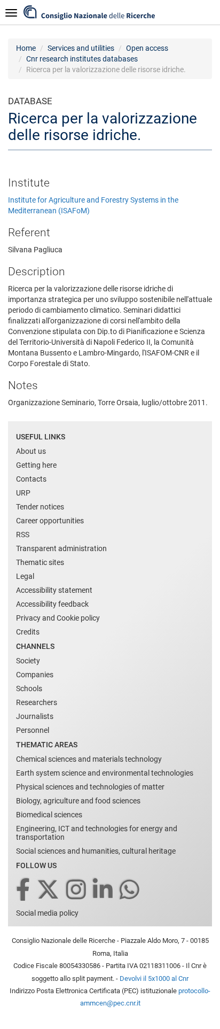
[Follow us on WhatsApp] (130, 890)
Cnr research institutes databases (82, 59)
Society (28, 660)
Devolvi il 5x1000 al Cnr (154, 978)
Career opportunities (50, 520)
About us (31, 451)
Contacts (31, 479)
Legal (25, 576)
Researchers (36, 702)
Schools (29, 688)
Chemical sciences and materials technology (89, 759)
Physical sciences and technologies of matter (90, 787)
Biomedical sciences (49, 814)
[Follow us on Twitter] (49, 890)
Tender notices (40, 506)
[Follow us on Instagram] (77, 890)
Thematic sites (40, 562)
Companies (34, 674)
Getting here (36, 465)
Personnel (32, 730)
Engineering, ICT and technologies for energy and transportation (96, 832)
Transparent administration (61, 548)
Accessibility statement (54, 590)
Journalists (34, 716)
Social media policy (47, 913)
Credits (28, 632)
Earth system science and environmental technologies (104, 773)
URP (23, 493)
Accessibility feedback (52, 604)
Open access (147, 48)
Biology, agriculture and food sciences (78, 800)
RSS (22, 534)
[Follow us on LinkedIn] (103, 890)
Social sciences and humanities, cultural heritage (96, 851)
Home (26, 48)
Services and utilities (81, 48)
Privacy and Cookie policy (58, 618)
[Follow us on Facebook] (24, 890)
